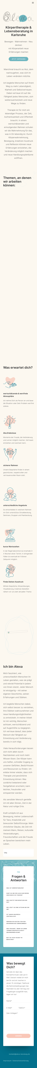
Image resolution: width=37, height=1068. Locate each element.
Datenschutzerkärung (21, 1061)
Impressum (7, 1061)
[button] (33, 2)
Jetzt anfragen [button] (18, 59)
